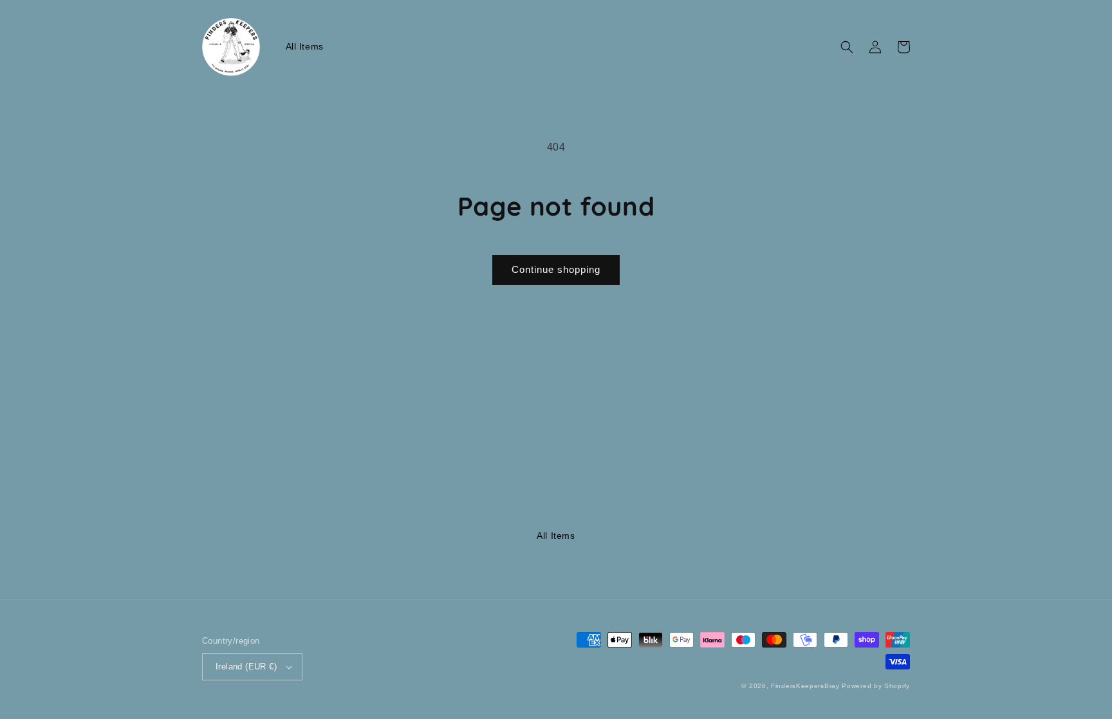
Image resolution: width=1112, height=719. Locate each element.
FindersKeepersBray (805, 685)
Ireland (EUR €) (246, 666)
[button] (847, 47)
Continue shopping (556, 269)
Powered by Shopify (876, 685)
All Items (556, 535)
